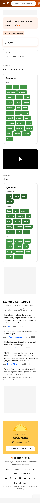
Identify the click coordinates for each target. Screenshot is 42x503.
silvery (29, 128)
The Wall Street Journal (14, 337)
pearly (27, 118)
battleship (11, 92)
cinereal (22, 92)
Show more (13, 57)
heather (10, 108)
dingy (19, 97)
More (28, 33)
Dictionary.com (39, 3)
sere (29, 123)
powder (20, 123)
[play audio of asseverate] (12, 442)
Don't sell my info (20, 483)
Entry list (7, 469)
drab (27, 97)
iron (18, 108)
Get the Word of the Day (20, 449)
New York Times (12, 364)
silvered (19, 128)
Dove (9, 87)
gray (19, 25)
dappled (10, 216)
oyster (19, 118)
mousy (25, 113)
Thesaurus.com (8, 3)
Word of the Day (20, 434)
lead (25, 108)
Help (35, 469)
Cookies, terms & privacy (20, 473)
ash (16, 87)
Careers (16, 469)
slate (9, 133)
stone (9, 139)
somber (26, 133)
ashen (23, 87)
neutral (10, 118)
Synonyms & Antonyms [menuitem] (13, 33)
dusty (17, 102)
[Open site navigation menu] (4, 3)
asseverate (20, 438)
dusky (9, 102)
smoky (17, 133)
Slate (8, 326)
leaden (9, 113)
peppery (10, 123)
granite (26, 102)
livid (17, 113)
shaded (10, 128)
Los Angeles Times (13, 348)
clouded (10, 97)
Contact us (26, 469)
